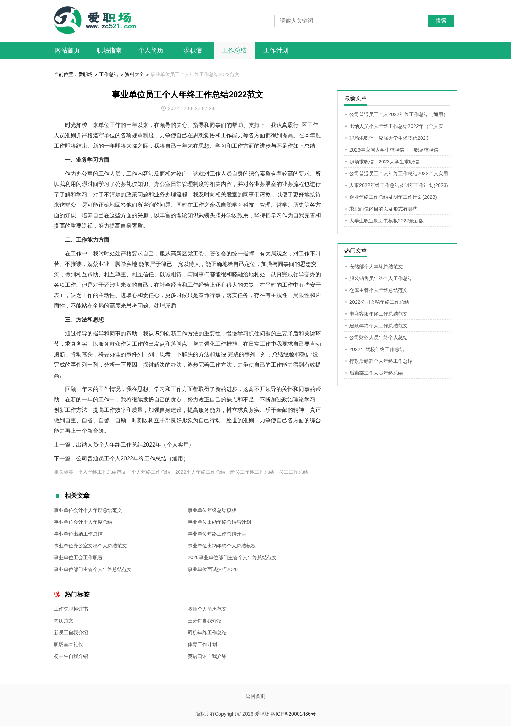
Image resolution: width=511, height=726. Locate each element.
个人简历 (150, 50)
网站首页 (67, 50)
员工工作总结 (293, 472)
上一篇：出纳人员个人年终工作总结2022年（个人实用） (124, 445)
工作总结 (234, 50)
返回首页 (255, 696)
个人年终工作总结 (150, 472)
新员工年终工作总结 (252, 472)
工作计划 (276, 50)
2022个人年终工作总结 (200, 472)
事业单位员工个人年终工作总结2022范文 (195, 74)
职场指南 (109, 50)
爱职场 (85, 74)
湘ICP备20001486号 (293, 714)
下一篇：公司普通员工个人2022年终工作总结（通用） (121, 459)
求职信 (192, 50)
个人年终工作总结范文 (102, 472)
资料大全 (134, 74)
